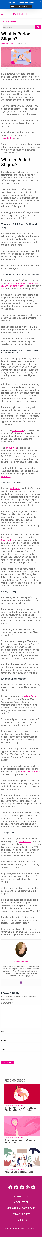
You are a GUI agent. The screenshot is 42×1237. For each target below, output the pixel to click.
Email (3, 1041)
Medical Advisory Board (21, 1208)
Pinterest (22, 1187)
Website (4, 1049)
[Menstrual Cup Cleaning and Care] (22, 1157)
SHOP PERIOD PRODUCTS (21, 7)
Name (3, 1032)
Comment (7, 1003)
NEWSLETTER (21, 1202)
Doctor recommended (15, 1106)
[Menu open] (2, 14)
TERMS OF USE (21, 1220)
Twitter (16, 1187)
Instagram (28, 1187)
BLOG (3, 21)
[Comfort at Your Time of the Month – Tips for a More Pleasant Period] (22, 1093)
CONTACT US (21, 1196)
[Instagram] (21, 982)
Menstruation (11, 21)
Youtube (33, 1187)
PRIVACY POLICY (21, 1214)
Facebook (10, 1187)
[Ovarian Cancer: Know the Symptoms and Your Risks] (22, 1125)
